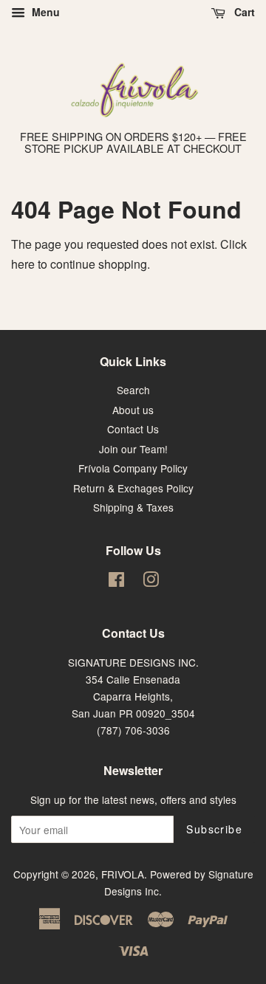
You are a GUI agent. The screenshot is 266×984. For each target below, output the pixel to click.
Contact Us (133, 429)
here (23, 263)
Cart (243, 11)
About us (133, 409)
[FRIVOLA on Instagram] (151, 581)
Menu (44, 11)
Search (133, 389)
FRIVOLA (122, 874)
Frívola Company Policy (133, 468)
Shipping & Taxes (133, 507)
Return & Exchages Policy (133, 488)
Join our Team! (133, 448)
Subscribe (214, 829)
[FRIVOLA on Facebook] (116, 581)
